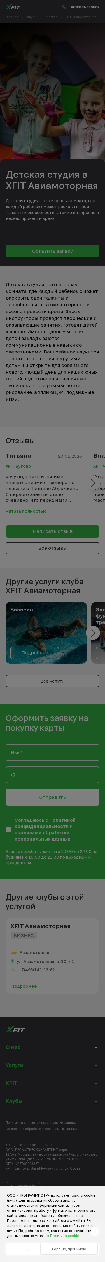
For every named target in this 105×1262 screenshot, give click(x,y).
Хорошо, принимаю (69, 1249)
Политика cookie (65, 1236)
